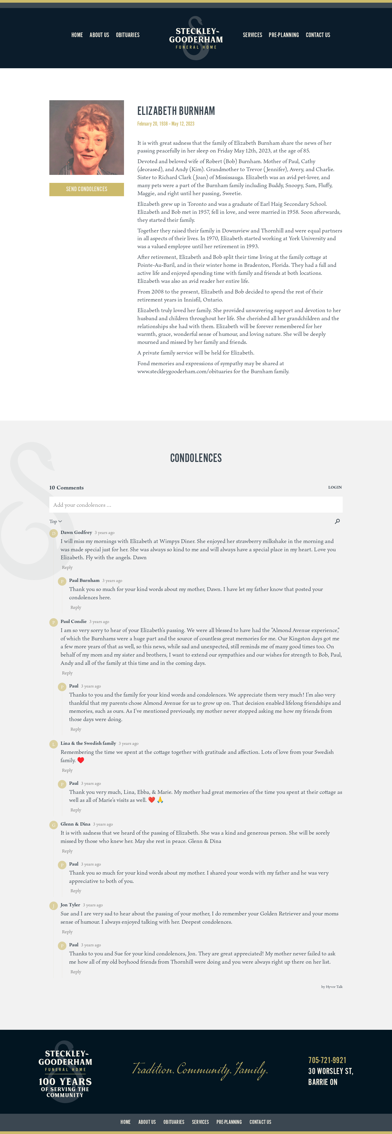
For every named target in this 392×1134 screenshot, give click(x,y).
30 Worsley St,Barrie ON (330, 1077)
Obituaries (128, 35)
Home (77, 35)
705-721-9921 (327, 1060)
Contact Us (318, 35)
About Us (99, 35)
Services (252, 35)
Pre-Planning (284, 35)
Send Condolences (86, 189)
